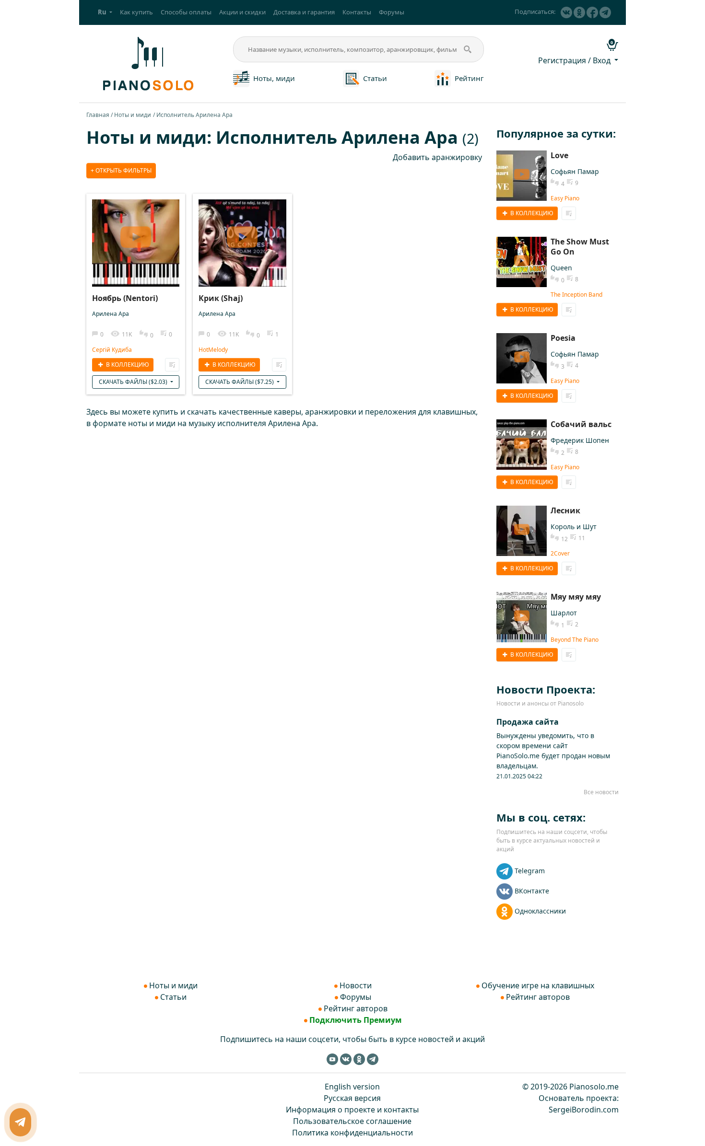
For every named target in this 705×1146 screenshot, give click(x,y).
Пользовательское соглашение (352, 1121)
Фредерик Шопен (580, 440)
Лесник (565, 510)
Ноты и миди (132, 115)
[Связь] (20, 1122)
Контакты (356, 12)
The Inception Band (576, 294)
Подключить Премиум (355, 1020)
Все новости (601, 792)
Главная (97, 115)
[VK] (566, 12)
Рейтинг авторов (356, 1008)
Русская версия (352, 1098)
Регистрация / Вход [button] (575, 60)
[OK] (579, 12)
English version (352, 1086)
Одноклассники (540, 910)
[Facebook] (592, 12)
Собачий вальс (581, 424)
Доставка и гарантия (304, 12)
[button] (105, 12)
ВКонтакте (532, 890)
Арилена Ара (110, 314)
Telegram (530, 870)
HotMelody (213, 350)
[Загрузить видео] (135, 233)
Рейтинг (469, 78)
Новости (356, 985)
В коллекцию (127, 364)
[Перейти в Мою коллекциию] (172, 364)
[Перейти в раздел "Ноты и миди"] (241, 77)
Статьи (375, 78)
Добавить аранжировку (437, 157)
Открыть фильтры (123, 170)
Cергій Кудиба (112, 350)
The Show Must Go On (580, 246)
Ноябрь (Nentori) (125, 298)
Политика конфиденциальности (352, 1132)
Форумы (391, 12)
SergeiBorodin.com (584, 1109)
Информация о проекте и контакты (352, 1109)
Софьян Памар (575, 171)
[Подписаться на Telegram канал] (605, 12)
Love (559, 155)
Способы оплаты (186, 12)
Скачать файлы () (134, 382)
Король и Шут (574, 526)
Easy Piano (565, 198)
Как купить (136, 12)
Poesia (563, 338)
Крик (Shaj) (221, 298)
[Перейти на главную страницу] (147, 63)
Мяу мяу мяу (576, 596)
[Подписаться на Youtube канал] (332, 1059)
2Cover (560, 553)
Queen (561, 267)
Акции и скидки (242, 12)
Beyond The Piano (575, 640)
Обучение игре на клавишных (538, 985)
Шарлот (564, 612)
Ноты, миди (274, 78)
